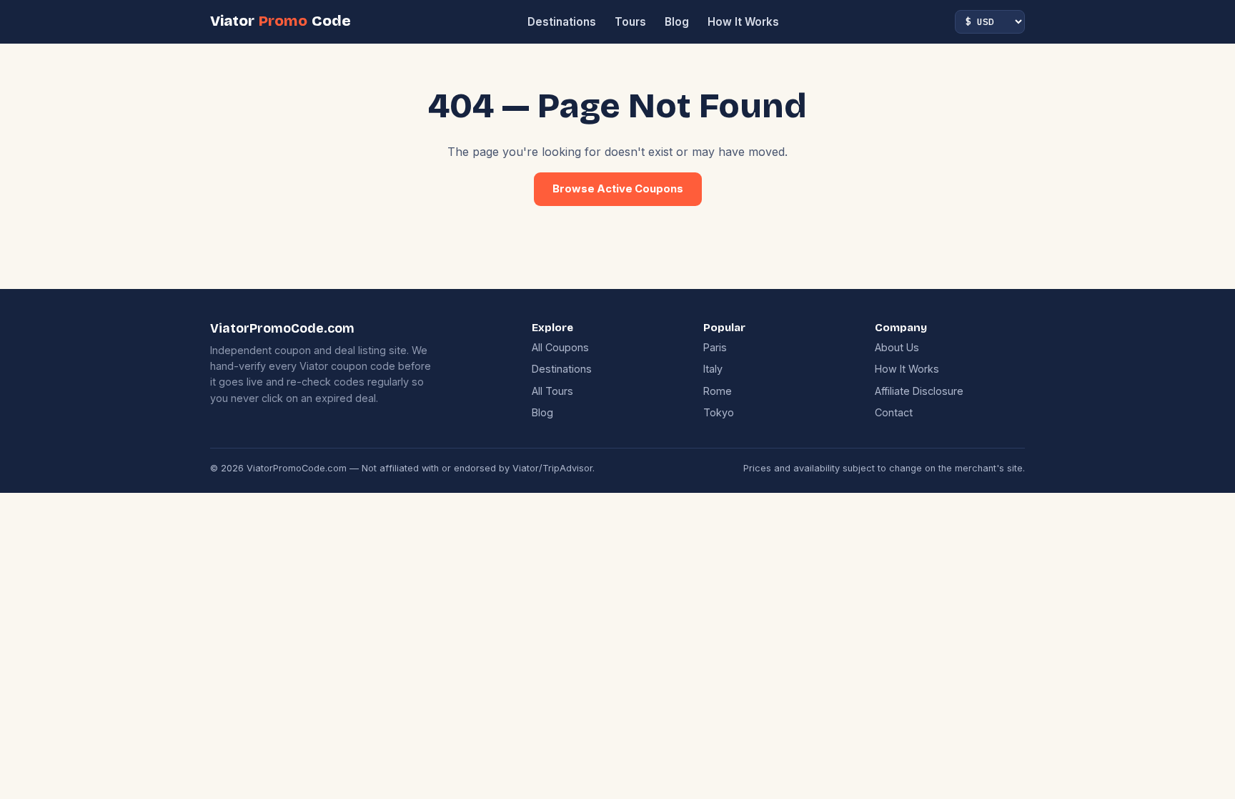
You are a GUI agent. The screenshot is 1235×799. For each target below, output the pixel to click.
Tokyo (718, 412)
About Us (897, 347)
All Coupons (560, 347)
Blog (677, 22)
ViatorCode (280, 21)
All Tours (552, 391)
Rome (717, 391)
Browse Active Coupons (617, 188)
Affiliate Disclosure (919, 391)
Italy (713, 369)
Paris (715, 347)
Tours (630, 22)
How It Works (743, 22)
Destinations (561, 22)
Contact (894, 412)
